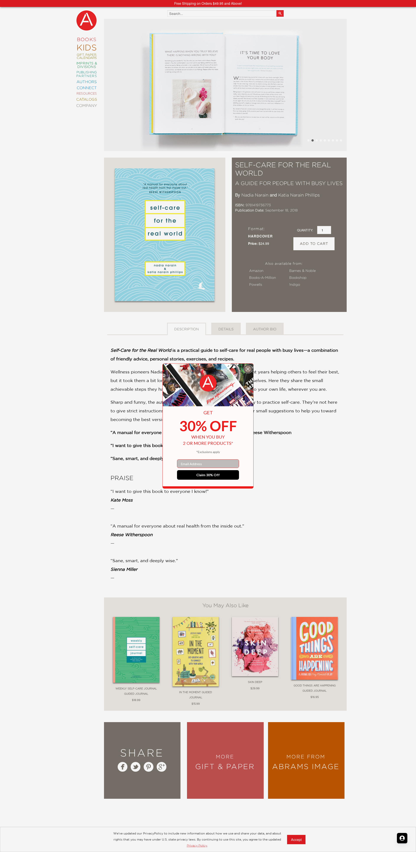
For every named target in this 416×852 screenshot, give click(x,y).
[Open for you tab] (402, 838)
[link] (208, 383)
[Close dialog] (248, 369)
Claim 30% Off (208, 475)
